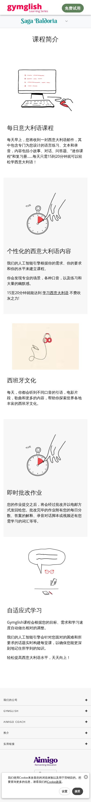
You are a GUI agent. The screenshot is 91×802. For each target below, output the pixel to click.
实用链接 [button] (9, 743)
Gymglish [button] (11, 711)
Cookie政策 (54, 782)
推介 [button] (6, 732)
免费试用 (73, 8)
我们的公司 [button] (11, 699)
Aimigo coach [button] (14, 721)
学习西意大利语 (55, 292)
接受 (77, 791)
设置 (64, 791)
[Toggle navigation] (66, 21)
